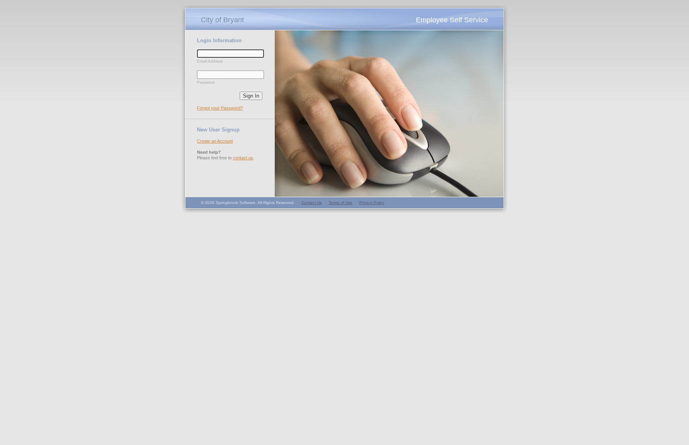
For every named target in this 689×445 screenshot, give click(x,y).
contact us (243, 157)
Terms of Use (340, 202)
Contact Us (311, 202)
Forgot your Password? (220, 108)
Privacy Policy (371, 202)
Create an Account (215, 141)
